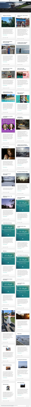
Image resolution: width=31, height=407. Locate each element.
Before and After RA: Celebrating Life (20, 93)
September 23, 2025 (20, 38)
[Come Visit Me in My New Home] (22, 291)
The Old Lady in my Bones (15, 4)
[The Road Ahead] (8, 388)
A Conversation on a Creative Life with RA (8, 117)
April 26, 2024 (19, 113)
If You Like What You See (5, 11)
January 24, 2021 (5, 380)
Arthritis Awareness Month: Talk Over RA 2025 (7, 42)
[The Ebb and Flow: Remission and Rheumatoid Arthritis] (22, 49)
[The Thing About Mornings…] (22, 364)
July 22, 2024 (5, 112)
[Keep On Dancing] (8, 153)
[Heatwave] (22, 316)
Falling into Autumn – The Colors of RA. (7, 196)
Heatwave (19, 311)
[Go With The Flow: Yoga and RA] (22, 235)
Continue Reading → (5, 85)
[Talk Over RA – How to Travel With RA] (22, 22)
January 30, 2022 (5, 275)
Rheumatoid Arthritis (13, 9)
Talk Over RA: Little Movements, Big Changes (21, 69)
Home (3, 9)
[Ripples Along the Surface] (8, 368)
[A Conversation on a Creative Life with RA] (8, 125)
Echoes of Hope (5, 346)
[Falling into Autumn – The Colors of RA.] (8, 204)
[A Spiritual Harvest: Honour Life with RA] (8, 287)
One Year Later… (5, 308)
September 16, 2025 (6, 64)
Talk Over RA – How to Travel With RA (22, 16)
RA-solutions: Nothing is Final (22, 171)
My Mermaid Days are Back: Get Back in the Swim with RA (8, 92)
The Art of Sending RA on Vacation (21, 198)
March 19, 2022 (19, 251)
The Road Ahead (5, 384)
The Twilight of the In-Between (22, 255)
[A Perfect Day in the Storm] (8, 231)
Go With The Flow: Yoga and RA (21, 227)
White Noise (19, 333)
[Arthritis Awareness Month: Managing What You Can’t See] (22, 152)
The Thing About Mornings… (22, 359)
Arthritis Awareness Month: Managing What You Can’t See (22, 145)
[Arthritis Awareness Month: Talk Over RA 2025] (8, 49)
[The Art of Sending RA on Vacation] (22, 206)
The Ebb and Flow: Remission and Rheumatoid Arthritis (22, 43)
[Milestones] (8, 259)
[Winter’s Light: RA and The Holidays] (8, 181)
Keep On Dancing (6, 146)
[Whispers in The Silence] (8, 22)
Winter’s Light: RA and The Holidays (7, 174)
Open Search (28, 11)
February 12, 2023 (20, 193)
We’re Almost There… (21, 382)
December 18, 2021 (20, 279)
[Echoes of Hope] (8, 349)
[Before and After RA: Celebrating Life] (22, 99)
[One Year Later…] (8, 321)
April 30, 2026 (5, 37)
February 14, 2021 (20, 378)
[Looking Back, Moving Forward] (22, 124)
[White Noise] (22, 340)
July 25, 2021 (5, 342)
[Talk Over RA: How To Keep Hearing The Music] (8, 74)
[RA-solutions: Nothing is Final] (22, 178)
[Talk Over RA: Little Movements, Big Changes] (22, 74)
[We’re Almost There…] (22, 385)
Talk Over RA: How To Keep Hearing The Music (7, 69)
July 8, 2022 (19, 222)
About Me (6, 9)
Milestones (5, 251)
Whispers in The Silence (7, 15)
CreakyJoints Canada (21, 9)
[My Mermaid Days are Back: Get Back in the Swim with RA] (8, 98)
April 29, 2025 (19, 64)
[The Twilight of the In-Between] (22, 263)
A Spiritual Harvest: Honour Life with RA (7, 279)
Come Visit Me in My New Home (21, 283)
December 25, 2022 (6, 192)
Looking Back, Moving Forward (20, 117)
